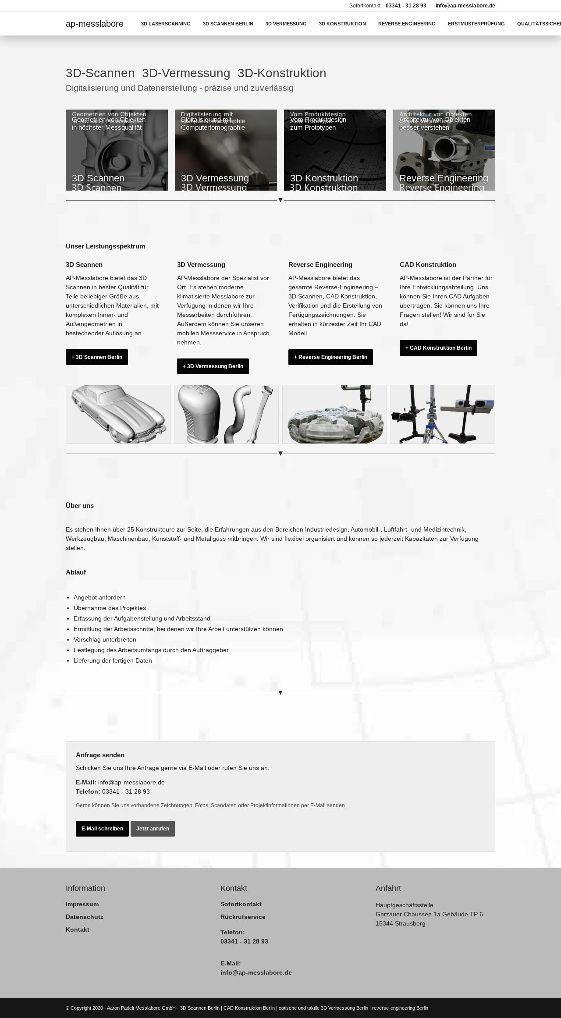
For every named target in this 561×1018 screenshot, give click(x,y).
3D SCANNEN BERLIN (228, 23)
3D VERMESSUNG (286, 23)
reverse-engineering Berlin (400, 1008)
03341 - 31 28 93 (406, 6)
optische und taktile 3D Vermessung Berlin (323, 1008)
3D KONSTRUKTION (342, 23)
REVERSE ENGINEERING (407, 23)
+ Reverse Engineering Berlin (330, 357)
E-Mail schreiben (102, 829)
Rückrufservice (243, 916)
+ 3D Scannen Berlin (96, 357)
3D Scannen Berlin (200, 1008)
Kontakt (77, 929)
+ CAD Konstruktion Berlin (438, 348)
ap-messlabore (95, 23)
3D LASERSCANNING (166, 23)
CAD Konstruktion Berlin (249, 1008)
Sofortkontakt (241, 904)
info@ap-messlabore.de (465, 6)
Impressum (82, 904)
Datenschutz (84, 916)
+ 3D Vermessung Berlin (213, 366)
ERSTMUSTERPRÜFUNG (476, 23)
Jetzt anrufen (152, 829)
